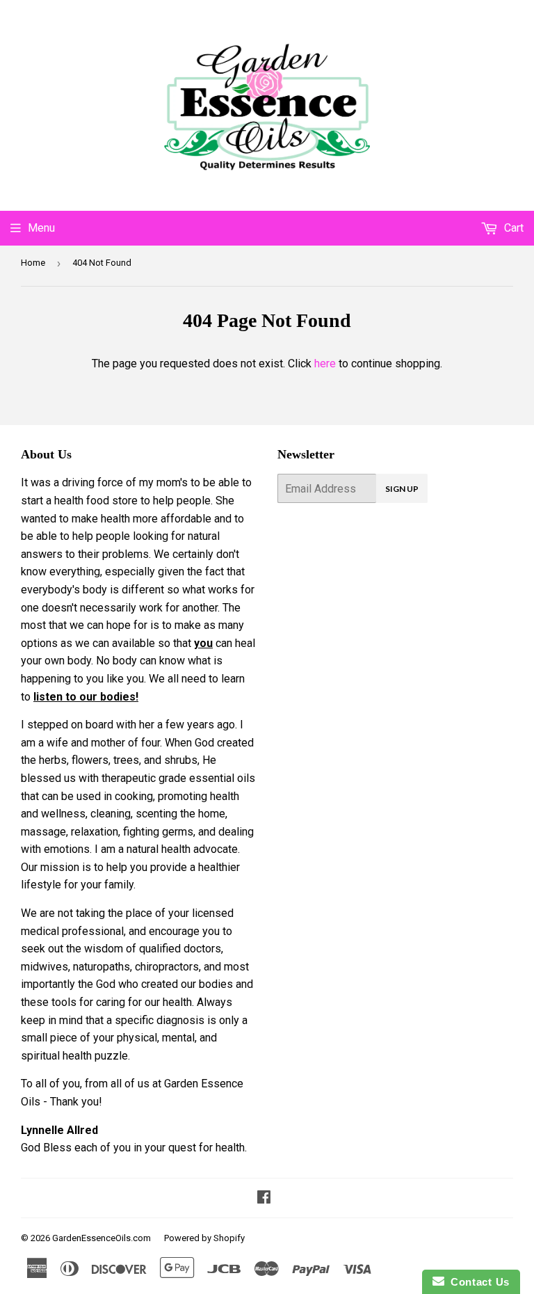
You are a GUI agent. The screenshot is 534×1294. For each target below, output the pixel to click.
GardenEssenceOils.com (101, 1238)
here (325, 363)
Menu (41, 227)
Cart (512, 227)
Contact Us (477, 1282)
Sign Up (402, 489)
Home (33, 262)
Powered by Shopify (204, 1238)
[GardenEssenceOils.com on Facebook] (264, 1198)
